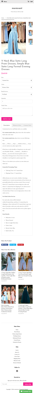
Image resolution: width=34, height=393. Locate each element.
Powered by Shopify (23, 389)
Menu (5, 1)
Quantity (3, 98)
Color (2, 84)
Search (17, 350)
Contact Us (17, 354)
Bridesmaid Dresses (17, 338)
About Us (17, 352)
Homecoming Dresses (17, 334)
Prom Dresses (17, 331)
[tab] (6, 125)
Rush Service (4, 91)
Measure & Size (17, 360)
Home (2, 18)
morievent (17, 8)
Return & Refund (17, 362)
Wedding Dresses (17, 336)
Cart (31, 1)
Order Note (4, 105)
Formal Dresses (17, 340)
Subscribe (28, 384)
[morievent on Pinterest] (17, 371)
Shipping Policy (17, 358)
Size (2, 77)
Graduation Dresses (17, 342)
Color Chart (17, 356)
